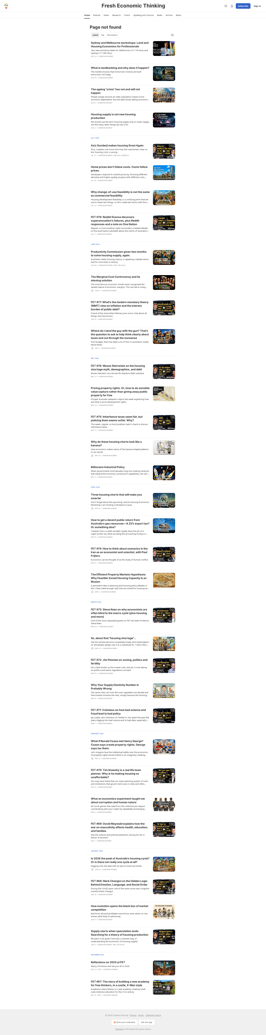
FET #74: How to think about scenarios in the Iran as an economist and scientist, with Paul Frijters (119, 552)
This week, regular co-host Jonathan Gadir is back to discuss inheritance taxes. (119, 425)
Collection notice (153, 1015)
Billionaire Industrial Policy (108, 467)
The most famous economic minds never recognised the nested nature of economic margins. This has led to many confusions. (118, 285)
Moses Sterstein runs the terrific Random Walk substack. (117, 373)
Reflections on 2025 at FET (108, 962)
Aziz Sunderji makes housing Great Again (117, 145)
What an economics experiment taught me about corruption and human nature (118, 800)
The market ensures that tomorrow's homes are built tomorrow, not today (116, 73)
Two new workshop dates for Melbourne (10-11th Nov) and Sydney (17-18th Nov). (119, 51)
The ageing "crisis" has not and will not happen (115, 91)
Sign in (257, 6)
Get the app (146, 1022)
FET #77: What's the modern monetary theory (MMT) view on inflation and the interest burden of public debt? (120, 306)
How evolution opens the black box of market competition (119, 908)
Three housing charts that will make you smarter (116, 496)
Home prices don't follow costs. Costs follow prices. (119, 168)
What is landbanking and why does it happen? (120, 67)
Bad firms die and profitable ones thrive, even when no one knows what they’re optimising (119, 915)
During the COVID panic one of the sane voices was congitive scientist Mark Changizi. (120, 890)
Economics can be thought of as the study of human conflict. (120, 559)
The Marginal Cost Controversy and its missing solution (115, 278)
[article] (133, 51)
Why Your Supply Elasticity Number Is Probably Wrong (115, 686)
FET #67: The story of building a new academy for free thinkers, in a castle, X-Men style (120, 983)
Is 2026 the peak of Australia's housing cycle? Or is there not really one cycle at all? (120, 860)
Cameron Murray (106, 56)
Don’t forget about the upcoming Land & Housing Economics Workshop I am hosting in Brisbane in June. (120, 503)
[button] (87, 15)
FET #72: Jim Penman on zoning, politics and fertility (119, 661)
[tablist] (105, 35)
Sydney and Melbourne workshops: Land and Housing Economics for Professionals (120, 44)
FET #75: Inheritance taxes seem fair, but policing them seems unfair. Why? (117, 418)
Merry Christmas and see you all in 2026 (110, 966)
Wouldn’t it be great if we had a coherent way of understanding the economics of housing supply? (114, 940)
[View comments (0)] (111, 60)
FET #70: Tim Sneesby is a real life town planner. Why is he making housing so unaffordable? (116, 773)
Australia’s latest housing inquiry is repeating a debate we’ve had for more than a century (120, 260)
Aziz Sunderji (123, 155)
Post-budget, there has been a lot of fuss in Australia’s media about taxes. (120, 343)
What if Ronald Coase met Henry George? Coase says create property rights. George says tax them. (118, 745)
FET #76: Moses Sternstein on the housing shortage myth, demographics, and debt (118, 367)
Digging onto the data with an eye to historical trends (116, 866)
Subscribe (243, 6)
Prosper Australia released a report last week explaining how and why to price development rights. (120, 400)
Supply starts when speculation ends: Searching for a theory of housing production (119, 933)
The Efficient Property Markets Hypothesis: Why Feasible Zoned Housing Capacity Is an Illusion (119, 578)
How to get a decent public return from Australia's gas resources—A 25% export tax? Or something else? (120, 523)
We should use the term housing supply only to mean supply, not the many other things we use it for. (120, 123)
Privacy (133, 1015)
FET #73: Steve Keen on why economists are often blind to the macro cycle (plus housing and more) (119, 613)
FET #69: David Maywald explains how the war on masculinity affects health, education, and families (119, 827)
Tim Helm (121, 265)
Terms (141, 1015)
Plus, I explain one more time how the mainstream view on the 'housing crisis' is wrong (119, 150)
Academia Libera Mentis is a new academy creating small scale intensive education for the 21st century (118, 990)
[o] (164, 151)
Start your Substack (125, 1022)
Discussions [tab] (112, 35)
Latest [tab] (95, 35)
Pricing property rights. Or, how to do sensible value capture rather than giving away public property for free (120, 392)
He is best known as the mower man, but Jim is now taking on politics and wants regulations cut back (119, 668)
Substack (119, 1029)
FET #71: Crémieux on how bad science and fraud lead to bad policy (118, 711)
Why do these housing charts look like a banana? (116, 443)
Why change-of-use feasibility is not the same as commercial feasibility (120, 193)
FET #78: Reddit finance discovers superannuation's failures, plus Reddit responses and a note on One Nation (115, 220)
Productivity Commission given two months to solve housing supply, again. (119, 253)
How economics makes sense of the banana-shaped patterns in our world (120, 450)
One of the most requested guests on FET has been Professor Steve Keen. (120, 622)
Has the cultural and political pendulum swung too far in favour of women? (118, 836)
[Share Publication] (232, 6)
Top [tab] (102, 35)
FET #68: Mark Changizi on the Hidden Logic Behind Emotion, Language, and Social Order (119, 882)
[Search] (226, 6)
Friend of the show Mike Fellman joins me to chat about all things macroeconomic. (119, 314)
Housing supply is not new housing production (113, 116)
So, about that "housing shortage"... (113, 638)
